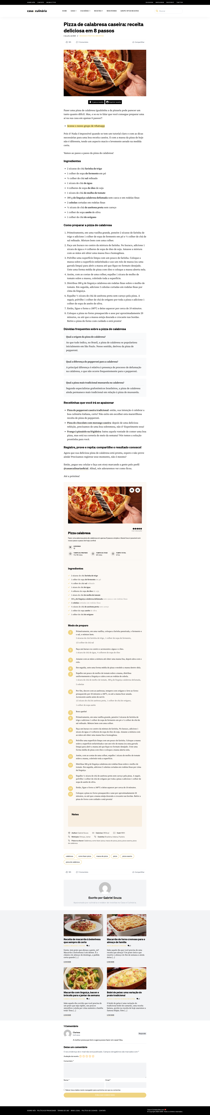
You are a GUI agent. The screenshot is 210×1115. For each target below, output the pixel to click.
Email (108, 1080)
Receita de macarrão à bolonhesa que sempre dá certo (82, 941)
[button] (137, 490)
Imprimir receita (115, 102)
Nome (66, 1080)
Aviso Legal (75, 1111)
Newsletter (51, 2)
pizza (115, 856)
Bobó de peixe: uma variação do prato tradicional (124, 994)
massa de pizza (102, 856)
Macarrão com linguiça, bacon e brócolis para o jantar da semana (82, 994)
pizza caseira (127, 856)
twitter (179, 2)
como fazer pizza (84, 856)
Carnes (67, 946)
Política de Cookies (89, 1111)
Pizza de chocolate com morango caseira (89, 422)
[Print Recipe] (131, 490)
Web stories (112, 11)
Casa (73, 11)
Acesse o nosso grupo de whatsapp (86, 126)
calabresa (69, 856)
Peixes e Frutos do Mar (117, 999)
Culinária (84, 11)
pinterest (170, 2)
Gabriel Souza (112, 897)
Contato (40, 2)
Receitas (97, 11)
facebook (149, 2)
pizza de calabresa (73, 862)
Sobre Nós (31, 2)
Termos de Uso (63, 1111)
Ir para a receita (97, 102)
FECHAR (203, 1101)
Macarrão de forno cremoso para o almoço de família (126, 941)
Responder (142, 1033)
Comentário (69, 1061)
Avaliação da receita (71, 1056)
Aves (109, 946)
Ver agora (176, 1110)
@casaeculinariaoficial (76, 468)
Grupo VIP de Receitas (130, 11)
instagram (160, 2)
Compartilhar (139, 42)
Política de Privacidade (46, 1111)
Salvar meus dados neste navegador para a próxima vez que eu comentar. (93, 1090)
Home (64, 11)
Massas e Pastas (87, 36)
